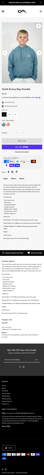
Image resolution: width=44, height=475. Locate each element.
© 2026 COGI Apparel (8, 473)
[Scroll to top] (39, 469)
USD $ (10, 448)
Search (4, 385)
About (4, 388)
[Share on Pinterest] (16, 172)
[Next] (40, 2)
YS (4, 114)
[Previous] (3, 2)
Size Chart (5, 391)
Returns (21, 178)
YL (15, 114)
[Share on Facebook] (8, 172)
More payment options (22, 152)
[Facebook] (20, 367)
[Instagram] (23, 367)
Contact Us (5, 404)
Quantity (4, 133)
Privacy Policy (6, 393)
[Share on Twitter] (12, 172)
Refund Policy (6, 396)
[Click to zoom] (38, 25)
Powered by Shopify (21, 473)
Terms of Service (7, 401)
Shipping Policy (6, 399)
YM (10, 114)
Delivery (13, 178)
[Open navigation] (8, 11)
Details (5, 178)
